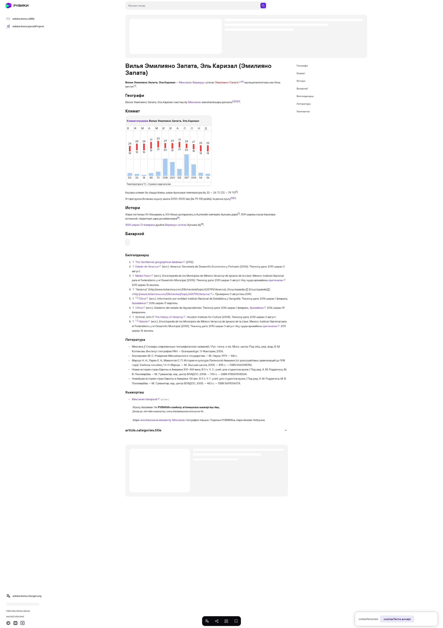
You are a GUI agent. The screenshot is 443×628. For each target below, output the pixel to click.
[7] (238, 213)
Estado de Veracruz (147, 266)
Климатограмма (137, 120)
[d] (242, 81)
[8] (178, 217)
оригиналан (275, 280)
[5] (236, 191)
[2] (233, 101)
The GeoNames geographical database (158, 262)
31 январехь (147, 224)
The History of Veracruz (169, 317)
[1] (135, 85)
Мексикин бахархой (144, 399)
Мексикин (185, 82)
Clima (142, 298)
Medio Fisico (143, 275)
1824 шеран (132, 224)
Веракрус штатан (176, 224)
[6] (234, 197)
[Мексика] (128, 419)
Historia (143, 321)
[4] (238, 101)
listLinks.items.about (18, 610)
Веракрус (199, 82)
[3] (236, 101)
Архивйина (139, 303)
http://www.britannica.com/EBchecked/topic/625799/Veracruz (171, 294)
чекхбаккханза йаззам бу (155, 420)
